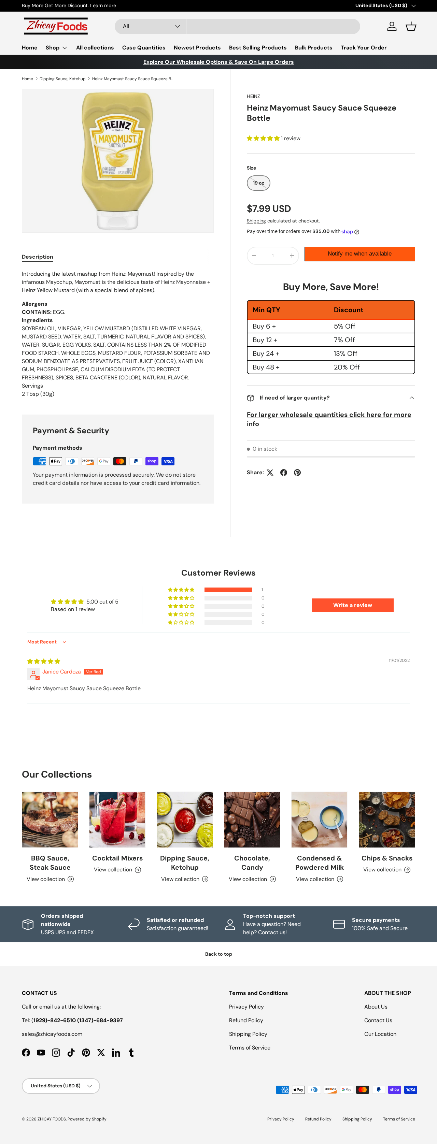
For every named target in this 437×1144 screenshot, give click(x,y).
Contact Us (378, 1020)
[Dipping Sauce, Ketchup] (185, 820)
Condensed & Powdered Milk (319, 863)
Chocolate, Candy (252, 863)
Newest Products (197, 47)
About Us (375, 1006)
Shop (52, 47)
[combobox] (237, 26)
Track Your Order (364, 47)
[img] (43, 661)
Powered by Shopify (87, 1119)
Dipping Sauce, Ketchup (63, 79)
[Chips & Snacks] (387, 820)
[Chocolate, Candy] (252, 820)
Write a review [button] (352, 605)
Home (30, 47)
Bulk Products (314, 47)
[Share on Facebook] (284, 472)
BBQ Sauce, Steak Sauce (50, 863)
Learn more (103, 5)
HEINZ (253, 96)
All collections (95, 47)
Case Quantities (144, 47)
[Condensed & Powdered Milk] (319, 820)
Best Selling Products (258, 47)
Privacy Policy (246, 1006)
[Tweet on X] (270, 472)
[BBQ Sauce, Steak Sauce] (50, 820)
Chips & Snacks (387, 858)
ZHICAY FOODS (52, 1119)
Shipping (256, 221)
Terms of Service (249, 1047)
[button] (411, 26)
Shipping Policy (248, 1034)
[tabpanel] (118, 334)
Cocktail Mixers (117, 858)
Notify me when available (360, 253)
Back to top (218, 954)
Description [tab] (37, 256)
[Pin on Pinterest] (297, 472)
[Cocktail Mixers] (117, 820)
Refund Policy (246, 1020)
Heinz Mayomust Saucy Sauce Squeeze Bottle (133, 79)
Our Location (380, 1034)
